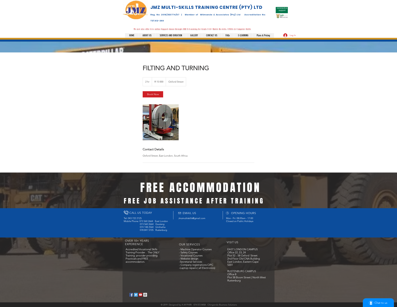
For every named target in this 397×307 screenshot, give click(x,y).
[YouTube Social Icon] (140, 295)
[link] (153, 94)
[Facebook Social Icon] (131, 295)
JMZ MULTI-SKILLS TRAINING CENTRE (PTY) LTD (206, 7)
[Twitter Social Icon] (136, 295)
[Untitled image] (161, 122)
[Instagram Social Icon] (145, 295)
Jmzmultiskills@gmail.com (191, 218)
